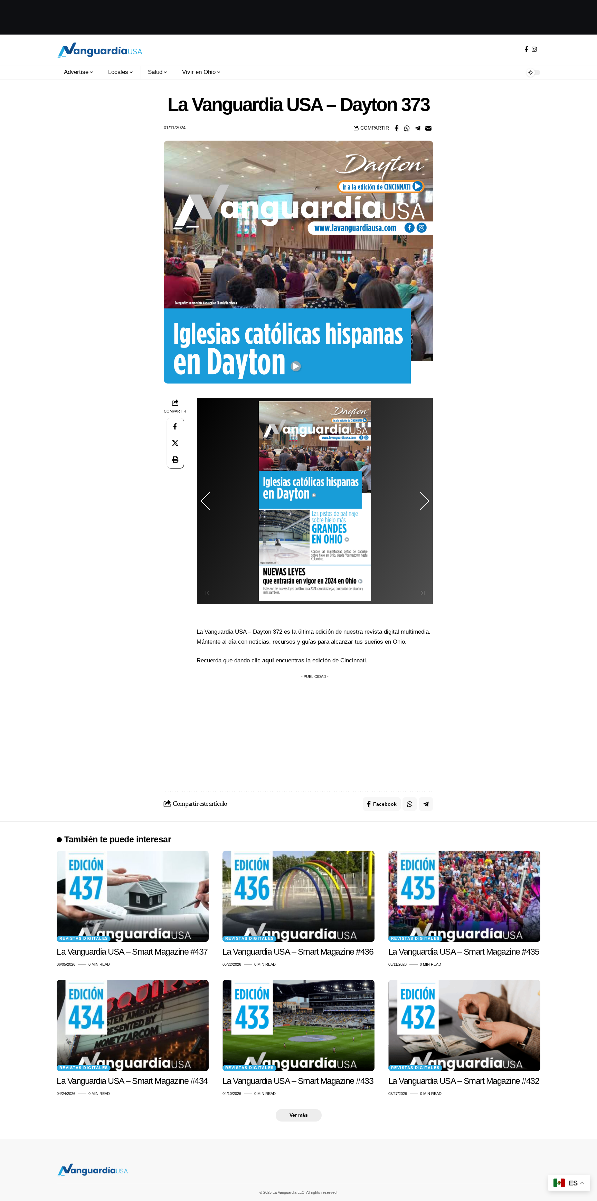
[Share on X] (175, 443)
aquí (269, 660)
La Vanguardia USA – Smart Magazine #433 (297, 1081)
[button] (175, 459)
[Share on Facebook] (396, 128)
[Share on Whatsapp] (407, 128)
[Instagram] (534, 50)
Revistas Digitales (83, 938)
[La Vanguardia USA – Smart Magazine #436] (298, 896)
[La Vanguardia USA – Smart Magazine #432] (464, 1025)
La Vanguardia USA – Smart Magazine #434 (132, 1081)
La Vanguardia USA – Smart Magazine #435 (463, 951)
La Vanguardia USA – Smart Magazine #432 (463, 1081)
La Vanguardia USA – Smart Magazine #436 (297, 951)
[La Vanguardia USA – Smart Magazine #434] (133, 1025)
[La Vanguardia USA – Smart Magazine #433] (298, 1025)
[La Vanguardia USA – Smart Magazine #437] (133, 896)
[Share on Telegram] (418, 128)
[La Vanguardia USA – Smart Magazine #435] (464, 896)
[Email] (428, 128)
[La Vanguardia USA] (100, 50)
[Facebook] (526, 50)
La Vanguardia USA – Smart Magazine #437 (132, 951)
